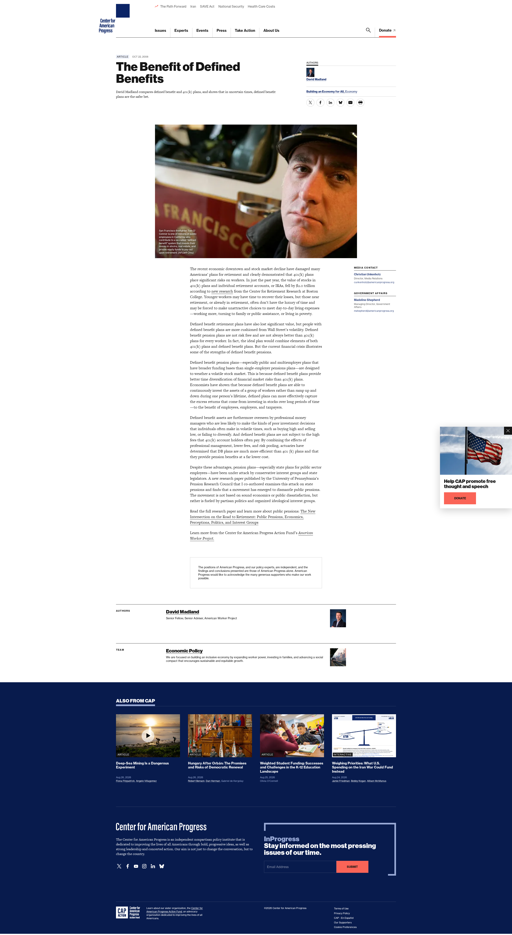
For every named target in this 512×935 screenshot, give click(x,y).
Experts (181, 30)
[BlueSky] (161, 866)
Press (222, 30)
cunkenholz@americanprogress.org (374, 282)
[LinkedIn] (153, 866)
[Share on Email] (350, 103)
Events (202, 30)
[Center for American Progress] (123, 19)
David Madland (182, 612)
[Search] (368, 33)
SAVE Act (207, 6)
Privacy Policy (342, 913)
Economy (351, 91)
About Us (271, 30)
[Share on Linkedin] (330, 103)
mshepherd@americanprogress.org (374, 310)
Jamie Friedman (341, 780)
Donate (385, 30)
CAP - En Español (344, 917)
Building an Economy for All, (325, 91)
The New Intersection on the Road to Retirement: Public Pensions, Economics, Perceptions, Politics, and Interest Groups (252, 516)
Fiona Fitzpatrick (125, 780)
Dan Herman (213, 780)
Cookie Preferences (345, 927)
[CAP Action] (129, 913)
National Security (231, 6)
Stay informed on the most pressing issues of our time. (320, 846)
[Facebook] (127, 866)
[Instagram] (144, 866)
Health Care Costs (261, 6)
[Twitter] (119, 866)
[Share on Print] (360, 103)
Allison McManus (376, 780)
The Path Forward (173, 6)
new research (222, 291)
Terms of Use (341, 908)
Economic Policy (184, 651)
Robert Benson (196, 780)
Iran (193, 6)
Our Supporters (343, 922)
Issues (160, 30)
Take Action (245, 30)
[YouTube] (136, 866)
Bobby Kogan (358, 780)
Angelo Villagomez (146, 780)
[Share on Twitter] (310, 103)
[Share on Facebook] (320, 103)
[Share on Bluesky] (340, 103)
